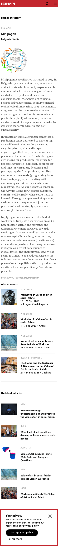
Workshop (26, 290)
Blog (23, 426)
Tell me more (14, 539)
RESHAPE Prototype (31, 358)
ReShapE (8, 4)
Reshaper (6, 28)
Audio (24, 448)
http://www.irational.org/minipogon (20, 278)
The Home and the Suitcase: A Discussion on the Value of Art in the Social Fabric (37, 366)
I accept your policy (22, 532)
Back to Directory (11, 18)
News (23, 404)
